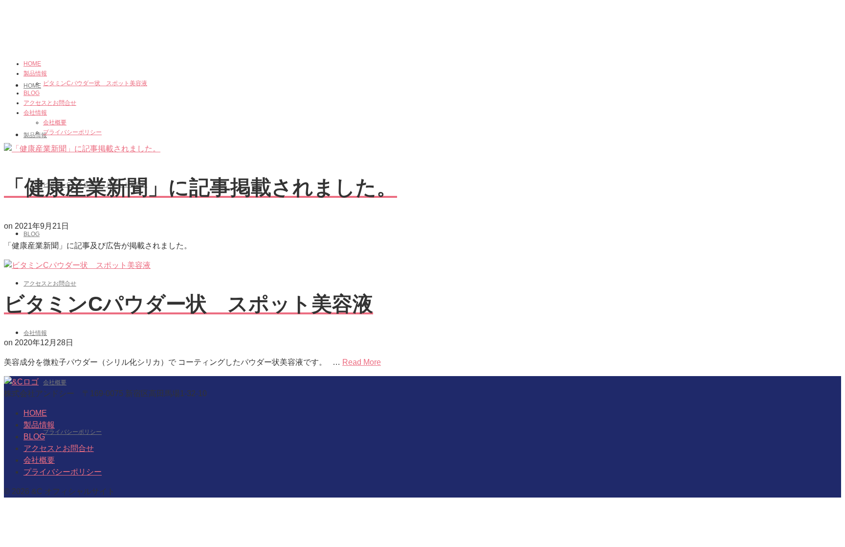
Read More (361, 362)
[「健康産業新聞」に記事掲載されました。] (82, 148)
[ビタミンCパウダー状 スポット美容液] (77, 265)
